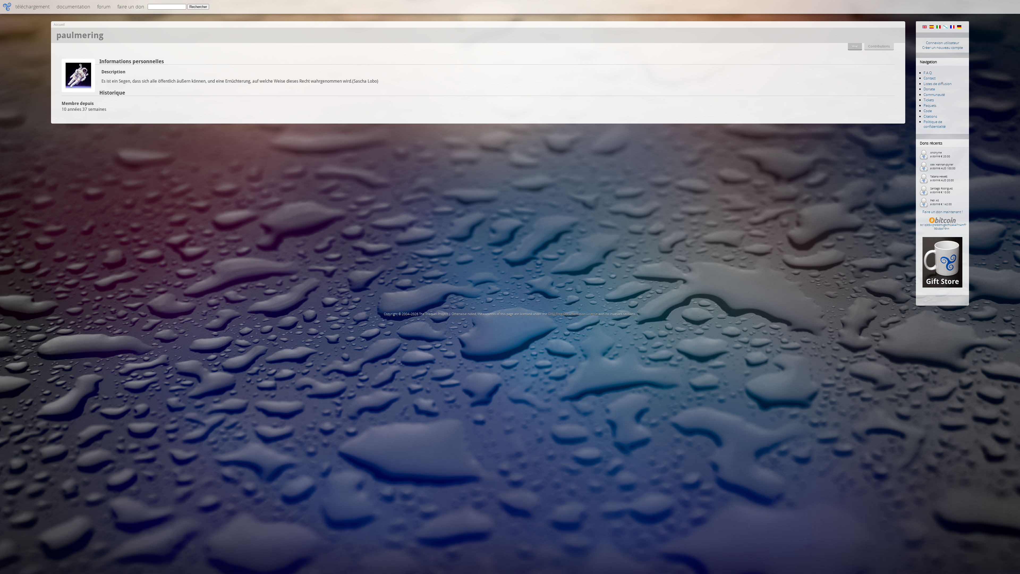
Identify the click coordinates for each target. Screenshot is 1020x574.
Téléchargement (32, 6)
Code (928, 110)
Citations (930, 116)
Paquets (930, 105)
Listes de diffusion (938, 83)
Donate (929, 89)
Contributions (879, 46)
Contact (930, 78)
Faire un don (130, 6)
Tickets (929, 100)
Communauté (934, 94)
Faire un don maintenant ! (943, 211)
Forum (103, 6)
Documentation (73, 6)
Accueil (59, 25)
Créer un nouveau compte (942, 47)
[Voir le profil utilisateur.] (78, 90)
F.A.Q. (928, 72)
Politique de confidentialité (935, 124)
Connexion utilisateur (942, 42)
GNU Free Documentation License (573, 314)
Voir (855, 46)
